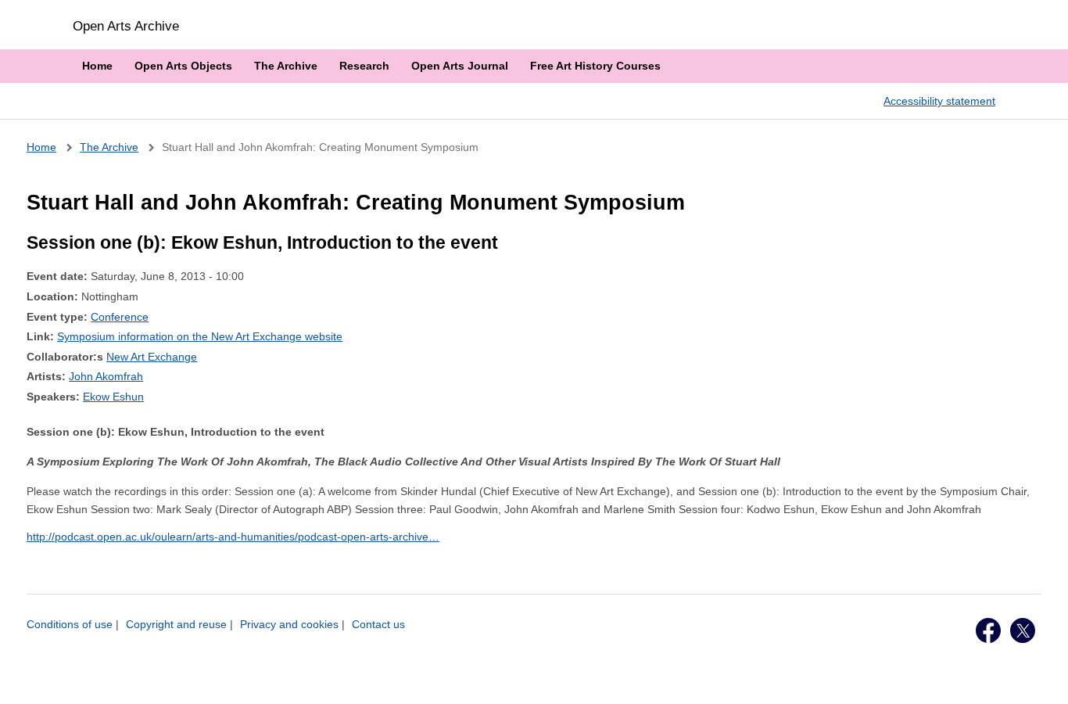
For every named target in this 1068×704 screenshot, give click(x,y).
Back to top (1041, 675)
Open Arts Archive (126, 26)
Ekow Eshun (113, 396)
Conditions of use (70, 624)
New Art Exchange (151, 356)
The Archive (285, 65)
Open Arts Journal (459, 65)
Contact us (378, 624)
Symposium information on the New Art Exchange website (199, 336)
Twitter (1022, 630)
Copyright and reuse (176, 624)
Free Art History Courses (595, 65)
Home (97, 65)
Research (364, 65)
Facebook (988, 630)
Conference (120, 317)
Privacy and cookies (289, 624)
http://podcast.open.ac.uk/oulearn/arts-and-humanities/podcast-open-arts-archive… (233, 536)
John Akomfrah (106, 376)
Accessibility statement (939, 101)
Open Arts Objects (183, 65)
